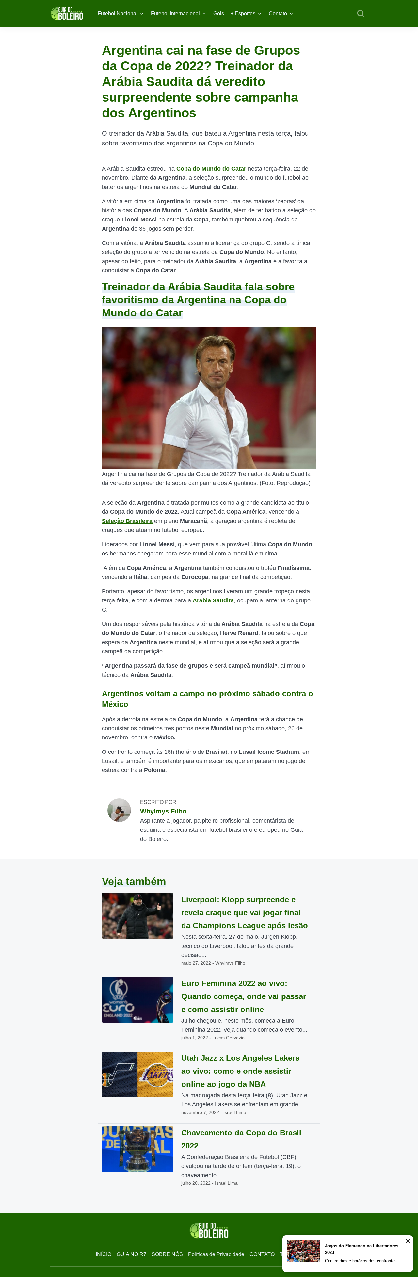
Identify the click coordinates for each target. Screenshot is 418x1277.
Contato (278, 13)
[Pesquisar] (360, 13)
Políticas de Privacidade (216, 1254)
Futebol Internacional (175, 13)
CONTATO (262, 1254)
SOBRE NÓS (167, 1254)
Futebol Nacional (117, 13)
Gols (218, 13)
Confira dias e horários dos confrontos (361, 1260)
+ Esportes (243, 13)
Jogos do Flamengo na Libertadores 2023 (361, 1249)
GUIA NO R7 (131, 1254)
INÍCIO (103, 1254)
